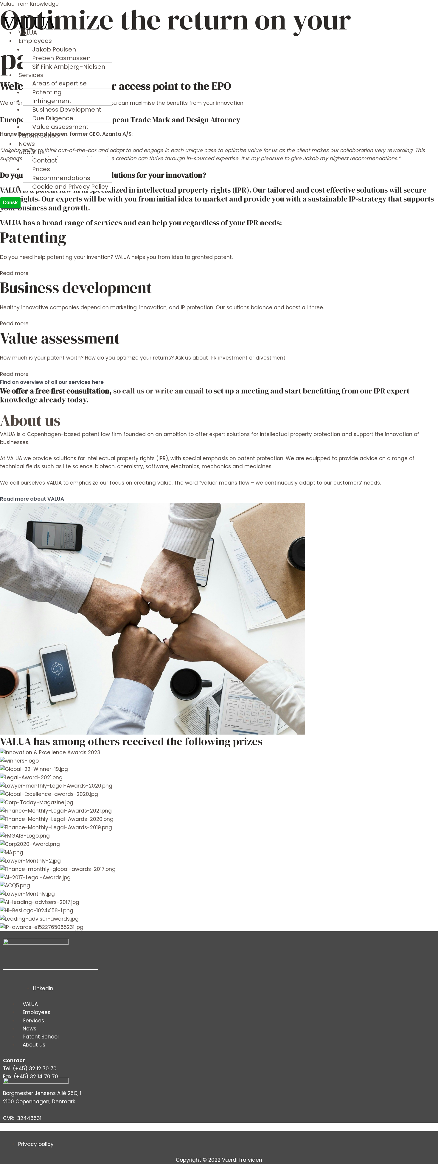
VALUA (27, 32)
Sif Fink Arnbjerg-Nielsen (68, 67)
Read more (14, 273)
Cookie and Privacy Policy (70, 186)
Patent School (39, 135)
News (26, 144)
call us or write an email (163, 391)
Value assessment (60, 127)
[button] (156, 41)
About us (30, 420)
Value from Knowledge (29, 3)
